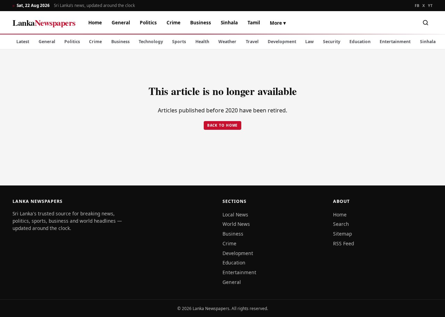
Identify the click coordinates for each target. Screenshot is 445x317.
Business (200, 22)
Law (309, 42)
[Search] (425, 23)
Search (341, 224)
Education (360, 42)
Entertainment (395, 42)
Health (202, 42)
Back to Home (222, 125)
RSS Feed (343, 243)
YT (430, 5)
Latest (22, 42)
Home (95, 22)
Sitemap (342, 233)
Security (331, 42)
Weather (227, 42)
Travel (252, 42)
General (121, 22)
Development (282, 42)
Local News (235, 214)
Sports (179, 42)
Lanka (44, 22)
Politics (148, 22)
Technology (151, 42)
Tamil (254, 22)
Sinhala (229, 22)
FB (417, 5)
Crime (173, 22)
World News (236, 224)
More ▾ (278, 22)
